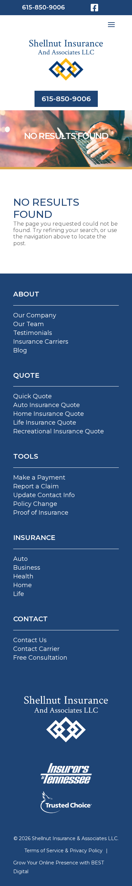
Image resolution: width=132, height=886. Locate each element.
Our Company (34, 315)
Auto (20, 559)
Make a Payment (39, 477)
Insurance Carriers (40, 341)
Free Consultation (40, 657)
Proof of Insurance (40, 512)
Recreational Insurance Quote (58, 431)
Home (22, 585)
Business (26, 567)
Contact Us (30, 640)
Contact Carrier (36, 649)
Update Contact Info (44, 495)
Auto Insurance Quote (46, 405)
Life (18, 594)
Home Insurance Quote (48, 414)
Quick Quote (32, 396)
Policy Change (35, 504)
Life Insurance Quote (44, 422)
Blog (20, 350)
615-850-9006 (43, 7)
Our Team (28, 324)
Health (23, 576)
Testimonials (32, 333)
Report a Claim (36, 486)
